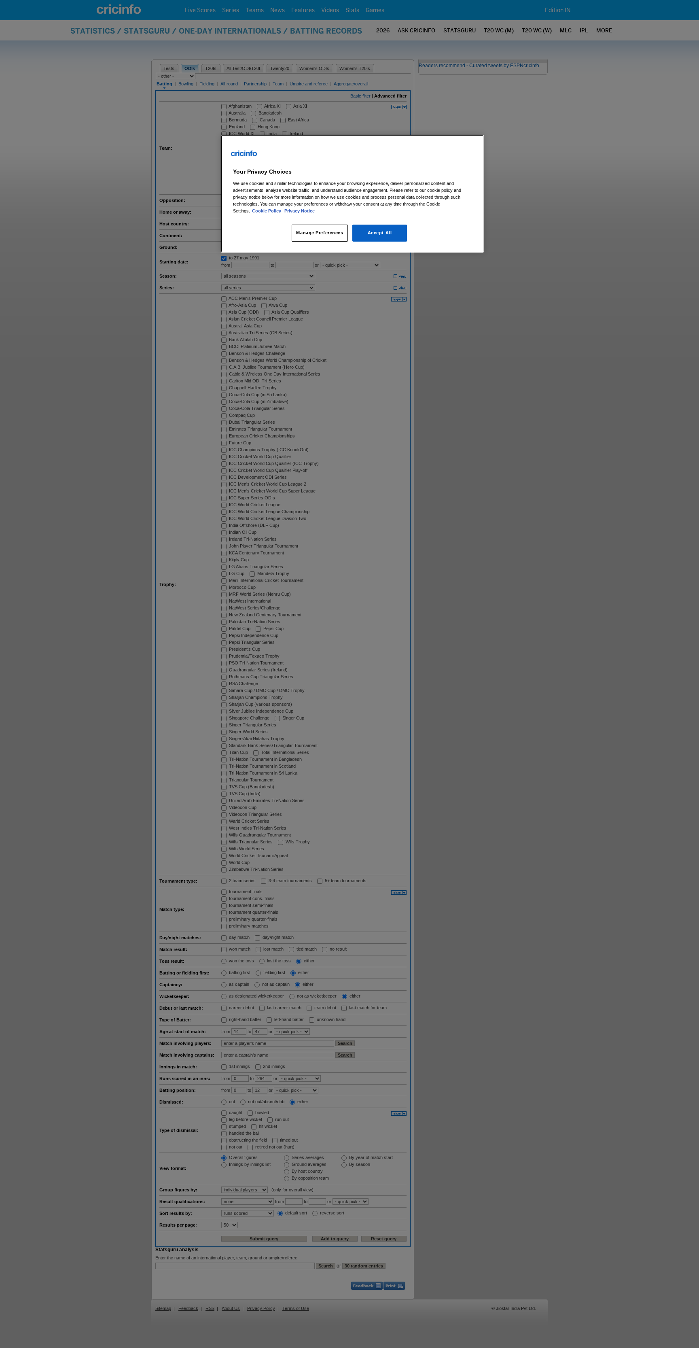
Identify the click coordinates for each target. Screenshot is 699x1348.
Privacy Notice (299, 210)
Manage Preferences (319, 232)
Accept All (380, 232)
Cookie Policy (267, 210)
